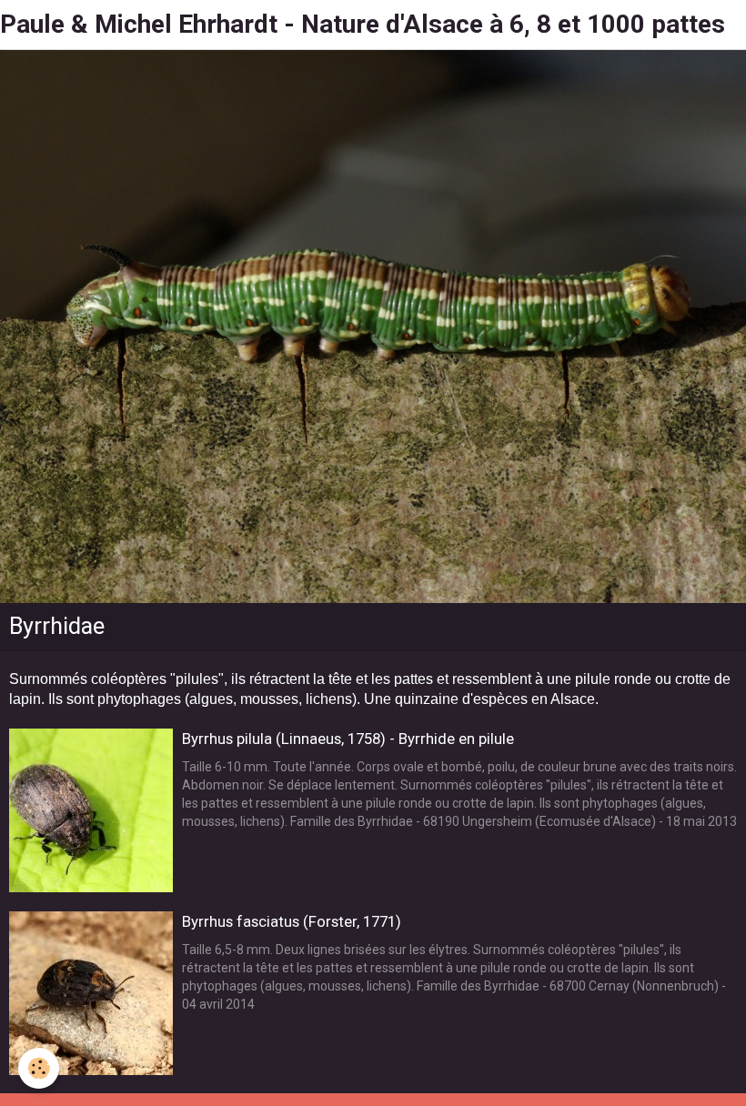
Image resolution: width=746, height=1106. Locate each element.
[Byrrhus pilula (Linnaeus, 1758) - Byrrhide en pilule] (91, 810)
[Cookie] (38, 1068)
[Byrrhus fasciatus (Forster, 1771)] (91, 993)
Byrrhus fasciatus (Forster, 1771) (291, 921)
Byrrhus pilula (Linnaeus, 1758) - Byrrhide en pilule (348, 738)
